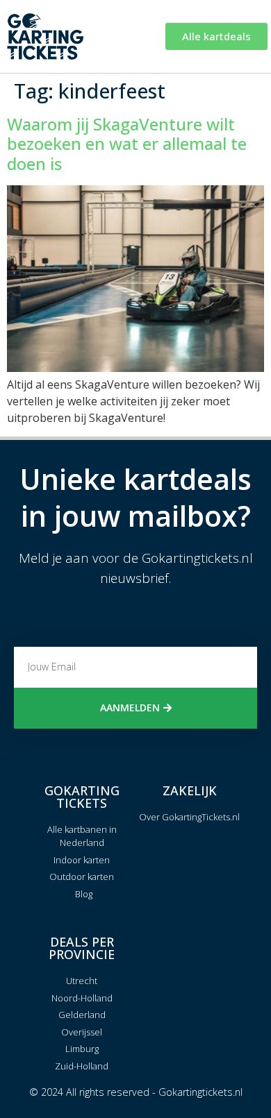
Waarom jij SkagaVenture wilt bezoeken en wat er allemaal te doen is (127, 144)
